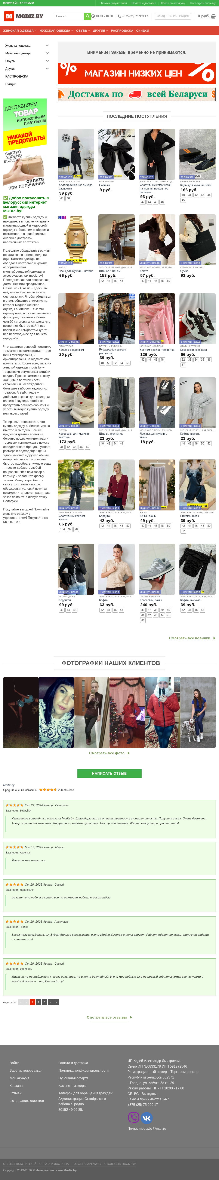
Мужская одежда (55, 30)
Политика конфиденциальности (83, 1070)
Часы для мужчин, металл (76, 271)
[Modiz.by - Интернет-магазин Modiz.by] (24, 16)
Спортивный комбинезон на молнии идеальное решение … (155, 188)
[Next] (206, 713)
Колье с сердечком (71, 349)
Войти (14, 1063)
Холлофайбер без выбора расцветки (75, 186)
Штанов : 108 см (109, 271)
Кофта (144, 271)
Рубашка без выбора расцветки (112, 351)
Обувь (81, 30)
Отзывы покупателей (113, 3)
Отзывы (16, 1093)
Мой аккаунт (19, 1078)
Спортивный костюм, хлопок (72, 517)
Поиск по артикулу (173, 3)
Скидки (142, 30)
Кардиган (105, 516)
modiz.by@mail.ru (152, 1128)
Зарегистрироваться (26, 1070)
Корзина (16, 1086)
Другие (99, 30)
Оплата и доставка (144, 3)
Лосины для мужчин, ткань (153, 435)
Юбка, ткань (148, 516)
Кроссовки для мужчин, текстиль (74, 435)
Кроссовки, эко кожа (193, 349)
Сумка (184, 271)
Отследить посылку (203, 3)
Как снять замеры (72, 1086)
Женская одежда (18, 30)
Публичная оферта (73, 1078)
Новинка (104, 185)
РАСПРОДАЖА (122, 30)
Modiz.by (9, 785)
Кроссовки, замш (151, 600)
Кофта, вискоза (190, 600)
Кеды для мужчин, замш (196, 185)
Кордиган (65, 600)
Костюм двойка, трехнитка (157, 349)
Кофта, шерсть (190, 433)
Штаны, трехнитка (111, 433)
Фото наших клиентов (27, 1100)
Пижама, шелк (189, 516)
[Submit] (87, 16)
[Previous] (13, 713)
